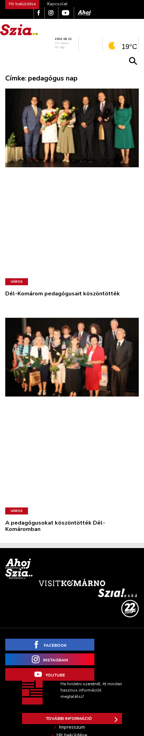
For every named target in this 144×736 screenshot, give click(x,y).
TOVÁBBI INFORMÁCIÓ (69, 718)
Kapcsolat (57, 4)
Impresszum (72, 727)
